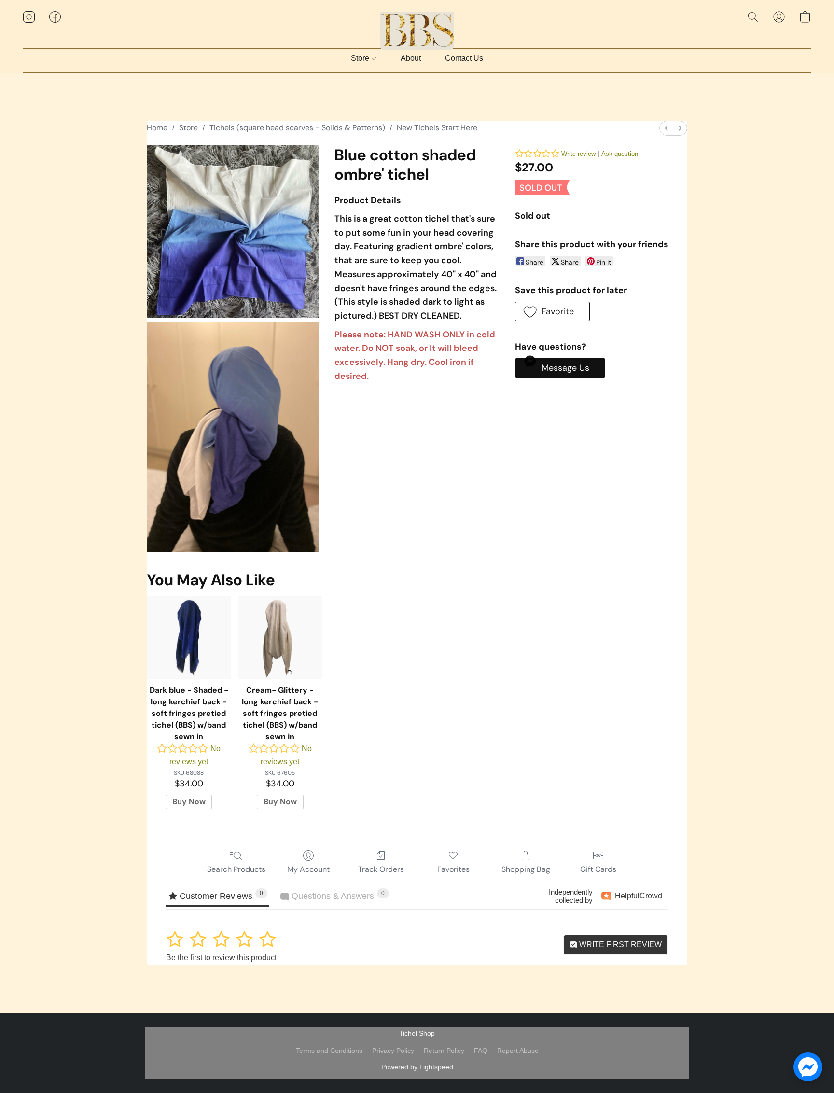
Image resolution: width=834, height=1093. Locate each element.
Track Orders (381, 869)
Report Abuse (518, 1050)
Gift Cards (598, 869)
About (411, 58)
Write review (578, 153)
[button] (417, 26)
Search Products (236, 869)
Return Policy (444, 1050)
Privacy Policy (393, 1050)
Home (157, 128)
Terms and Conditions (329, 1050)
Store (361, 58)
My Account (308, 869)
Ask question (619, 153)
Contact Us (464, 58)
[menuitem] (666, 128)
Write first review (619, 944)
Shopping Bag (525, 869)
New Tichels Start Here (437, 128)
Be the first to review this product (221, 957)
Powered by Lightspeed (417, 1067)
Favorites (453, 869)
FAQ (480, 1050)
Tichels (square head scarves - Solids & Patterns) (297, 128)
